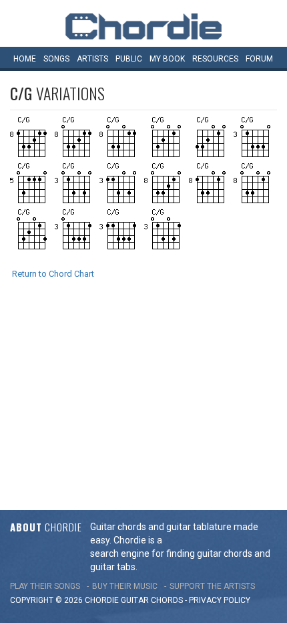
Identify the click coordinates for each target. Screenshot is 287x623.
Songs (56, 59)
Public (128, 59)
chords (167, 600)
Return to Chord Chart (53, 274)
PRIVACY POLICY (219, 600)
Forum (259, 59)
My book (167, 59)
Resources (215, 59)
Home (24, 59)
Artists (92, 59)
